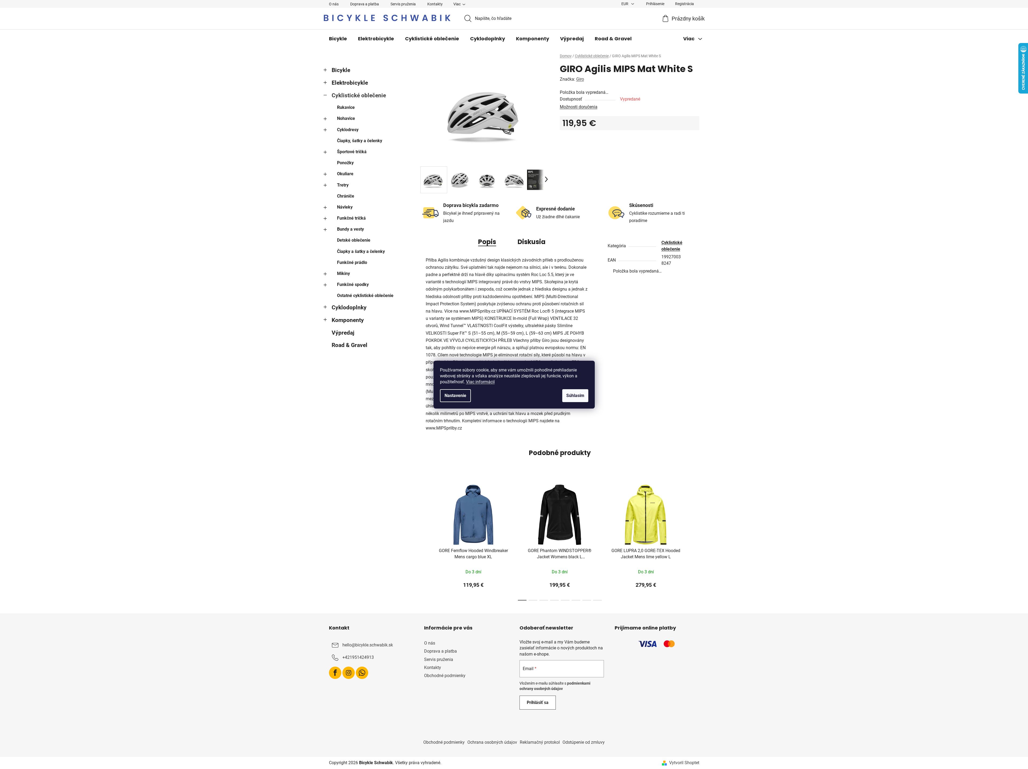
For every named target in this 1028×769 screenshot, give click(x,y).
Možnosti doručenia (578, 106)
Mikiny (343, 273)
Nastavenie (455, 395)
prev (424, 540)
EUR (625, 4)
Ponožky (345, 162)
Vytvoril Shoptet (684, 762)
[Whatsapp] (362, 673)
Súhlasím (575, 395)
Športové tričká (352, 151)
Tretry (343, 185)
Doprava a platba (364, 4)
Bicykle (341, 70)
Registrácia (684, 4)
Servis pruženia (403, 4)
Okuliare (345, 173)
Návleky (345, 207)
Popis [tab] (487, 241)
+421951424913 (358, 657)
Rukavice (346, 107)
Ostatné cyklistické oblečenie (365, 295)
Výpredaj (343, 333)
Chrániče (345, 196)
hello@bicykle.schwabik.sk (367, 645)
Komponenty (348, 320)
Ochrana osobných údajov (492, 742)
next (695, 540)
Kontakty (435, 4)
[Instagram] (348, 673)
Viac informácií (480, 381)
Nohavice (346, 118)
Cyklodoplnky (349, 307)
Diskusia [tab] (532, 241)
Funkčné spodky (353, 284)
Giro (580, 79)
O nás (334, 4)
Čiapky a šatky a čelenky (361, 251)
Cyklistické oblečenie (359, 95)
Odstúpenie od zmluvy (584, 742)
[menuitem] (338, 39)
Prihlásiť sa (538, 702)
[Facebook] (335, 673)
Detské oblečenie (353, 240)
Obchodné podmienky (444, 675)
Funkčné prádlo (352, 262)
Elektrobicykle (350, 83)
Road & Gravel (349, 345)
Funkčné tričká (351, 218)
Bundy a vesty (350, 229)
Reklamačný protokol (540, 742)
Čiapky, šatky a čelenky (359, 140)
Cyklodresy (348, 129)
